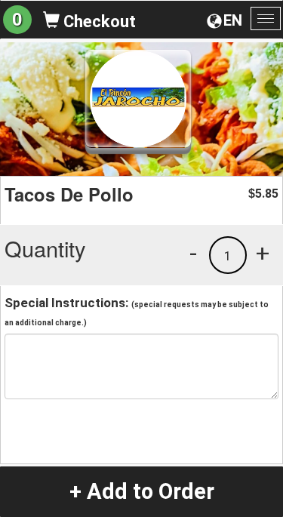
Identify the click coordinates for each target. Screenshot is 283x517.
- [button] (193, 252)
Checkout (98, 21)
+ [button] (262, 252)
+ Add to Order (141, 491)
